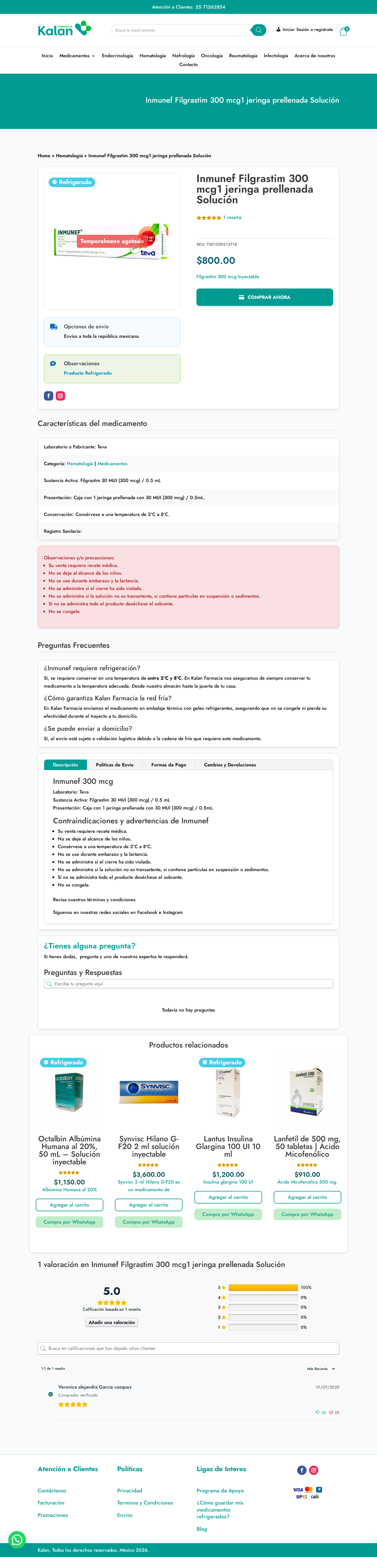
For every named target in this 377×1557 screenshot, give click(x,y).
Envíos (125, 1515)
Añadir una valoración (112, 1322)
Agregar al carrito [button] (69, 1204)
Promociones (53, 1515)
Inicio (47, 56)
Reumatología (243, 56)
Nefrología (183, 56)
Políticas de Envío (114, 764)
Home (44, 155)
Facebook (146, 912)
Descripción (65, 764)
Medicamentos (74, 56)
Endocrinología (117, 56)
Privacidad (129, 1490)
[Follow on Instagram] (60, 396)
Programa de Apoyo (220, 1490)
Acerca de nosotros (315, 56)
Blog (202, 1529)
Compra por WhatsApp (69, 1221)
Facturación (51, 1503)
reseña (232, 217)
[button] (17, 1540)
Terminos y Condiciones (145, 1503)
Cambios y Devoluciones (230, 764)
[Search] (259, 30)
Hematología (153, 56)
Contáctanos (52, 1490)
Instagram (172, 912)
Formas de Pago (168, 764)
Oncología (212, 56)
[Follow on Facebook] (48, 396)
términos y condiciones (111, 899)
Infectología (276, 56)
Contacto (188, 65)
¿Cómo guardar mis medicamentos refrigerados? (220, 1509)
